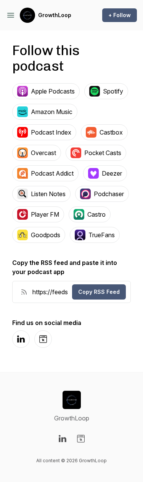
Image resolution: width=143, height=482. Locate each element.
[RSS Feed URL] (24, 292)
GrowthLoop (54, 15)
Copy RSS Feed (99, 292)
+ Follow (119, 15)
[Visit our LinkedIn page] (62, 438)
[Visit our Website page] (81, 438)
